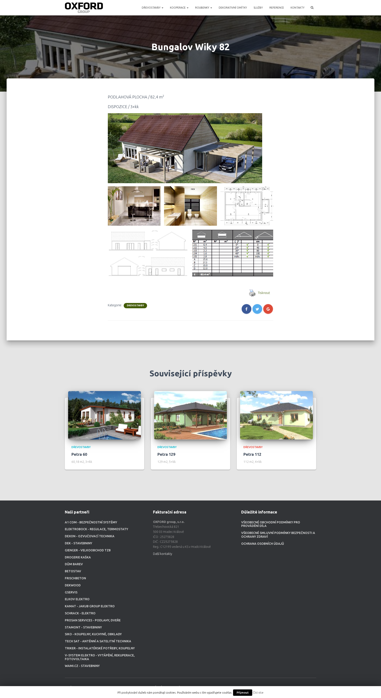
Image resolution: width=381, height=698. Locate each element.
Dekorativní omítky (233, 7)
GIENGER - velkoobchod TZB (88, 550)
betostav (73, 571)
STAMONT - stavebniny (83, 627)
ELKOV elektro (77, 599)
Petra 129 (166, 454)
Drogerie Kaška (78, 557)
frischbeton (75, 578)
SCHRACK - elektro (80, 613)
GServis (71, 592)
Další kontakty (162, 554)
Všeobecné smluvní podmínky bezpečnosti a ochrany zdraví (278, 534)
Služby (258, 7)
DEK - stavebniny (78, 543)
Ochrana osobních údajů (262, 543)
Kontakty (297, 7)
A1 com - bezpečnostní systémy (91, 522)
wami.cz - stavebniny (82, 666)
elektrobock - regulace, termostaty (96, 529)
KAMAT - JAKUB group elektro (90, 606)
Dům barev (74, 564)
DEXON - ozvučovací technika (89, 536)
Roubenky (202, 7)
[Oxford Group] (84, 7)
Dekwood (73, 585)
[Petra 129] (190, 415)
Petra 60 (79, 454)
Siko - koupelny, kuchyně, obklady (93, 634)
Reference (276, 7)
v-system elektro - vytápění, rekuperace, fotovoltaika (100, 657)
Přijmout (243, 692)
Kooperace (178, 7)
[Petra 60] (104, 415)
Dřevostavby (151, 7)
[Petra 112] (276, 415)
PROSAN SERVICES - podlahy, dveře (93, 620)
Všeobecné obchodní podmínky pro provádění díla (270, 524)
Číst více (258, 692)
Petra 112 (252, 454)
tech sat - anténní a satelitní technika (98, 641)
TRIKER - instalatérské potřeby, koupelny (100, 648)
